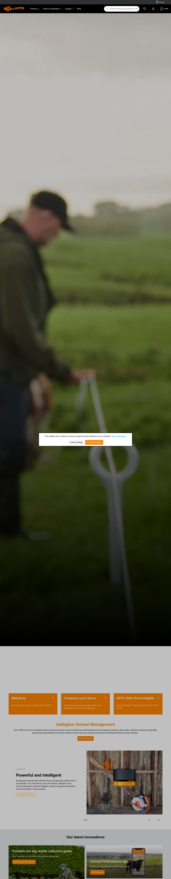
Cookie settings (76, 442)
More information (119, 436)
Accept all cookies (94, 442)
